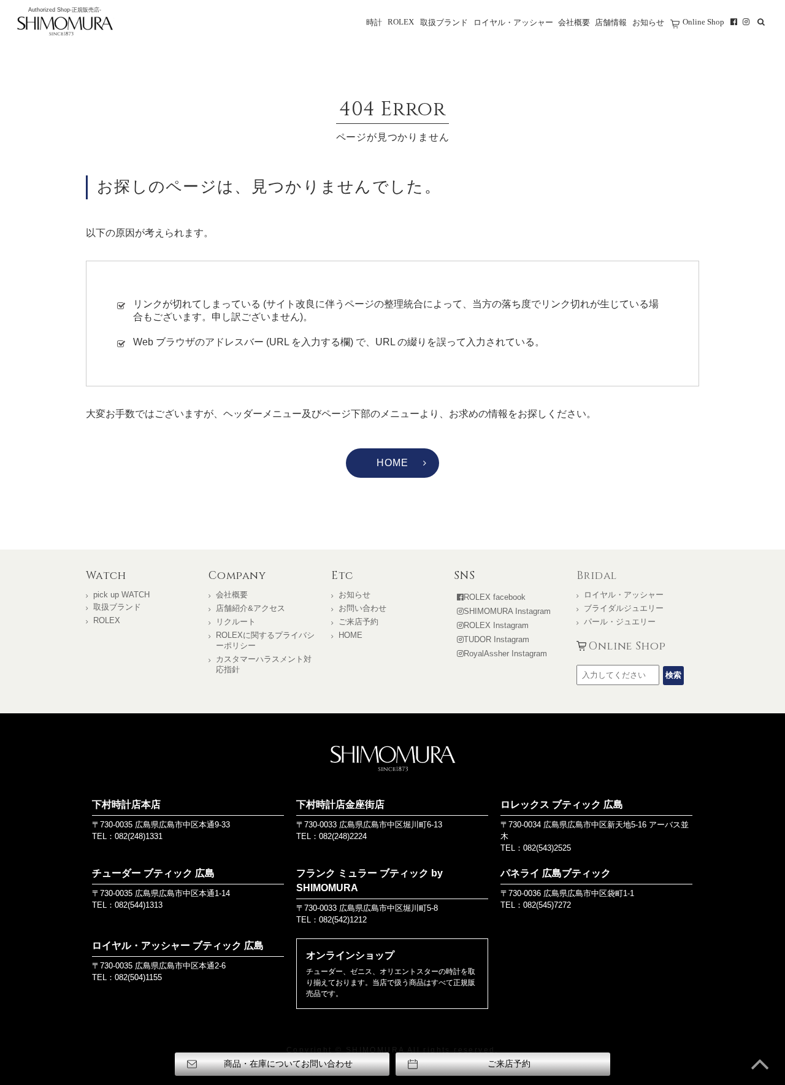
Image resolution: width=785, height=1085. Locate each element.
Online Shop (703, 22)
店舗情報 (611, 22)
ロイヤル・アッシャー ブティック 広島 (178, 945)
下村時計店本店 (126, 804)
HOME (392, 463)
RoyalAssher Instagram (505, 653)
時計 (374, 22)
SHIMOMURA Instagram (507, 611)
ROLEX (401, 22)
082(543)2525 (547, 848)
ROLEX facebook (495, 597)
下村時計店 (65, 27)
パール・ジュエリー (620, 621)
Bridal (596, 576)
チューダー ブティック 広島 (153, 873)
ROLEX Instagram (496, 625)
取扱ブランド (444, 22)
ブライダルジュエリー (624, 608)
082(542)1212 (343, 919)
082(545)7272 (547, 905)
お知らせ (648, 22)
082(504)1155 (138, 977)
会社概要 (574, 22)
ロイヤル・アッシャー (513, 22)
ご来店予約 (358, 621)
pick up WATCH (121, 594)
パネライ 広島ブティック (555, 873)
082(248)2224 (343, 836)
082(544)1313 (139, 905)
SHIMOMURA (393, 758)
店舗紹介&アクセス (250, 608)
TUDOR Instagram (496, 639)
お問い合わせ (362, 608)
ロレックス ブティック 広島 (561, 804)
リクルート (236, 621)
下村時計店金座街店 (340, 804)
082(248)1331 (139, 836)
